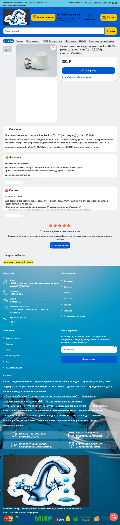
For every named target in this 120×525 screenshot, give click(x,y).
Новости (67, 304)
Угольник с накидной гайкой (18, 262)
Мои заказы (68, 299)
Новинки (9, 344)
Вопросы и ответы (14, 367)
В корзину (91, 70)
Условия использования (74, 316)
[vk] (12, 322)
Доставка (68, 287)
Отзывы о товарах (13, 338)
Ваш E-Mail (68, 349)
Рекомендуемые (13, 356)
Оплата (67, 293)
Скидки (9, 350)
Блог (8, 361)
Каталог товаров (45, 17)
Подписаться (88, 359)
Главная (19, 41)
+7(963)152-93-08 (69, 14)
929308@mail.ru (16, 302)
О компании (69, 281)
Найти (111, 31)
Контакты (68, 310)
